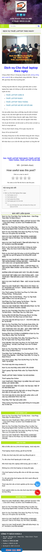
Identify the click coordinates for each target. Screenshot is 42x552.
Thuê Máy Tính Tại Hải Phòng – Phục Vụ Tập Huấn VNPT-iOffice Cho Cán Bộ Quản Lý (19, 297)
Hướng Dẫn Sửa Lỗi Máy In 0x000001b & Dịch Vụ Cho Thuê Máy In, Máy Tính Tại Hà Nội (20, 334)
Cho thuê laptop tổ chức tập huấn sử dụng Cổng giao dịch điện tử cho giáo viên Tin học (20, 391)
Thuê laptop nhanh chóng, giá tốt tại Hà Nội (17, 451)
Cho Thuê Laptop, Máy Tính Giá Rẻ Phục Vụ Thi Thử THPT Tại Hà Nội (20, 360)
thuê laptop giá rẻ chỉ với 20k (15, 201)
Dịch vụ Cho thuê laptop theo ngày (15, 193)
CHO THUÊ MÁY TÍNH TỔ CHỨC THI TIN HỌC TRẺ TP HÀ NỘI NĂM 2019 (20, 386)
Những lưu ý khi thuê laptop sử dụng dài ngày (18, 468)
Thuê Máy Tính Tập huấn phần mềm (14, 400)
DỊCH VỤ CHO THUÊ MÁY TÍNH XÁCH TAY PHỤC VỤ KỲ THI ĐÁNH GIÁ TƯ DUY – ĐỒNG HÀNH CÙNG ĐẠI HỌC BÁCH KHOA (20, 287)
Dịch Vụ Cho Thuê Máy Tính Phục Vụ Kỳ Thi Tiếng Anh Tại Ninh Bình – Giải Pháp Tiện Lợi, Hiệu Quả (20, 311)
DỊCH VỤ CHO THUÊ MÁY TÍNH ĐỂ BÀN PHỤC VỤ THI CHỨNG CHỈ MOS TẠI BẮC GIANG (21, 306)
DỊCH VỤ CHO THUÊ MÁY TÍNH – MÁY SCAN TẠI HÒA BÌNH (21, 282)
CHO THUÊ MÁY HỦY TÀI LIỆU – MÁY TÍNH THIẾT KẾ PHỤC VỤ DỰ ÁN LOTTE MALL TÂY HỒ (20, 329)
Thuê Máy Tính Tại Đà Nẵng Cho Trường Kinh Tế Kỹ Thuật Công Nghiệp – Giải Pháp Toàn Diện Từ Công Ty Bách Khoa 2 (20, 355)
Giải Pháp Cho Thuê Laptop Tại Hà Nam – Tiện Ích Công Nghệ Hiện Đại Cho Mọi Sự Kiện (19, 302)
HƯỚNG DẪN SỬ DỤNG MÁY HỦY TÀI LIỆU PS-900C (20, 272)
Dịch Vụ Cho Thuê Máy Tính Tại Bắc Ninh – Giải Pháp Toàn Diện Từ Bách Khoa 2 (20, 217)
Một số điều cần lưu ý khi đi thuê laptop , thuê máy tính (20, 446)
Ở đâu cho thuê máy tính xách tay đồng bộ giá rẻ (18, 455)
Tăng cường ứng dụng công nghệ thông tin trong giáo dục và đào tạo (20, 403)
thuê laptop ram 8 (12, 197)
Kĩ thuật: (21, 21)
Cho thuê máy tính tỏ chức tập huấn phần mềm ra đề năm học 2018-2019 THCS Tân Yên (20, 396)
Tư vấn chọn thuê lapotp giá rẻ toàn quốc (16, 459)
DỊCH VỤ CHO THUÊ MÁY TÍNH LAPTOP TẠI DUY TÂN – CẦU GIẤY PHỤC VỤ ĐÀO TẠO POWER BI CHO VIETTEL (21, 222)
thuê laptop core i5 (12, 195)
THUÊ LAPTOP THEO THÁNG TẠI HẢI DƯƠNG (18, 375)
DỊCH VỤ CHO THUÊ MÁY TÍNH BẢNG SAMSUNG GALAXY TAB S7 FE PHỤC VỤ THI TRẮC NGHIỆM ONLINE (19, 237)
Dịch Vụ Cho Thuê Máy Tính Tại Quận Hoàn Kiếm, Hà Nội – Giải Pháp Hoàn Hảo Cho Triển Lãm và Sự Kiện (20, 325)
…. (8, 203)
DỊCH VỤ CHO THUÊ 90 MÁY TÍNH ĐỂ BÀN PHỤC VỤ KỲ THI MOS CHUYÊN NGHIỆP (20, 243)
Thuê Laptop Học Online (10, 378)
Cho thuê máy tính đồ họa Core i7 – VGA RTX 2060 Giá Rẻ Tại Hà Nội (20, 320)
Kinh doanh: (21, 19)
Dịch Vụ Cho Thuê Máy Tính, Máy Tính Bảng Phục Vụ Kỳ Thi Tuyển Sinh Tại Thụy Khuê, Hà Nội (20, 339)
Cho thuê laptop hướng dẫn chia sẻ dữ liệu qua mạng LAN (20, 473)
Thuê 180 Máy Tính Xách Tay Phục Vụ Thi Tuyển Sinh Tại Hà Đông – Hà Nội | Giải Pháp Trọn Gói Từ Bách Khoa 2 (20, 344)
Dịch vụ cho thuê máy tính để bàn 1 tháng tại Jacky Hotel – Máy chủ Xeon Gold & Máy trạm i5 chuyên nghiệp (19, 248)
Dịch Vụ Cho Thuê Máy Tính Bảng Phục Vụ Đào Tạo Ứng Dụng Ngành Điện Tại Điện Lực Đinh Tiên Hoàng (20, 228)
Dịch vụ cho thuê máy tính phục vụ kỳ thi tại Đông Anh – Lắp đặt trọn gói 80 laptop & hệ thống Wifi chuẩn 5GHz (20, 255)
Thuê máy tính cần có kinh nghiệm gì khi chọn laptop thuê (20, 485)
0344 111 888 (13, 550)
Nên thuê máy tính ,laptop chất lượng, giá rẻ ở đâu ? (20, 463)
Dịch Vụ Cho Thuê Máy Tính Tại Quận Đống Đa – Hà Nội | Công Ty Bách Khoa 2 (19, 349)
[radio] (13, 178)
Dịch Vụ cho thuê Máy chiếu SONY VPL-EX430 (18, 367)
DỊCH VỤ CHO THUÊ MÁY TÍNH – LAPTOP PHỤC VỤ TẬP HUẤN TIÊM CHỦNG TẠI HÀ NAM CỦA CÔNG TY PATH (20, 267)
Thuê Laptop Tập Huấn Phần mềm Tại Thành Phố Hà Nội (20, 371)
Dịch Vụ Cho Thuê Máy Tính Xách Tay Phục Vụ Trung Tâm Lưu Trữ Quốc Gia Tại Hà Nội (20, 232)
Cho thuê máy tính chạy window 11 (14, 364)
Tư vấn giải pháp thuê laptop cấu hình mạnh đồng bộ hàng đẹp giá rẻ (20, 479)
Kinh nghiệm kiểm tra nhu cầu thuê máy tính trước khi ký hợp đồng (20, 491)
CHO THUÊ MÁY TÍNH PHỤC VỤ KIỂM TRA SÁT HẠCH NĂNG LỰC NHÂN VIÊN (21, 382)
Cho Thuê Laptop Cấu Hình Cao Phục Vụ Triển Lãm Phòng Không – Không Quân (19, 293)
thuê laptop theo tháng (13, 199)
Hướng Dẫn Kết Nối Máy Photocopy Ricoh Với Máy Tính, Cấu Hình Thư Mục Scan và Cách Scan (19, 316)
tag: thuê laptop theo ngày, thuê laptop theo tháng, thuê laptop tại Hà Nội (23, 205)
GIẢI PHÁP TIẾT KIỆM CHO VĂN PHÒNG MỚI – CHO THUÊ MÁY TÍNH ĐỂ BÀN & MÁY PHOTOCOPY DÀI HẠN (20, 276)
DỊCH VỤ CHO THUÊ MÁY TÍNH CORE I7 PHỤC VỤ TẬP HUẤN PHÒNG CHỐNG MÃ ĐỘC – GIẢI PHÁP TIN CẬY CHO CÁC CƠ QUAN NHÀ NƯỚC (21, 261)
